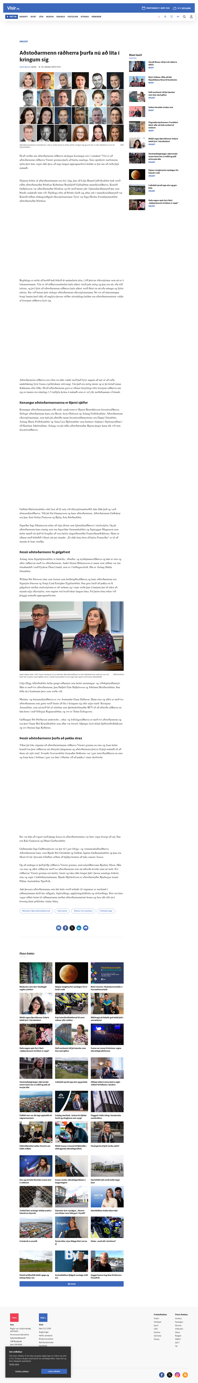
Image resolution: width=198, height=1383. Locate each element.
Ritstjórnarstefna (46, 1339)
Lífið (156, 1329)
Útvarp (156, 1339)
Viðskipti (157, 1322)
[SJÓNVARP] (171, 17)
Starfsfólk (43, 1346)
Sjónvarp (157, 1336)
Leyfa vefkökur (54, 1371)
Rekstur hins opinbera (83, 911)
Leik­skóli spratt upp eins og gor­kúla (71, 1082)
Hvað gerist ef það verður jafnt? (105, 1146)
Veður (177, 1333)
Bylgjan (178, 1336)
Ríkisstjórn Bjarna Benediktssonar (36, 911)
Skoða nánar (14, 1364)
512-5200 (47, 1329)
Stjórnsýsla (62, 911)
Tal (176, 1346)
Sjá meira (72, 1284)
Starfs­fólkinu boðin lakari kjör (104, 1211)
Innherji (178, 1319)
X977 (177, 1343)
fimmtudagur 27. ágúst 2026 (158, 8)
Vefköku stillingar (22, 1371)
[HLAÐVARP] (165, 17)
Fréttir (156, 1319)
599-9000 (18, 1345)
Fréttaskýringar (106, 911)
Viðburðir (179, 1329)
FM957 (178, 1339)
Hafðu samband (45, 1336)
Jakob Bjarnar (25, 67)
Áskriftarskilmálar (46, 1343)
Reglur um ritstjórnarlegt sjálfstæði (20, 1330)
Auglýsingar (44, 1332)
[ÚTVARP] (178, 17)
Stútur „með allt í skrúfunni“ (103, 1241)
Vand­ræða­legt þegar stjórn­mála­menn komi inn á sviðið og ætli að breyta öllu (35, 1085)
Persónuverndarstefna (19, 1335)
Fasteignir (179, 1322)
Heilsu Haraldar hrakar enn (160, 108)
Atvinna (178, 1326)
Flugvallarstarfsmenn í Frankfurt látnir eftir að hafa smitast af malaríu (163, 125)
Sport (156, 1326)
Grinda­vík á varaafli (28, 1241)
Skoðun (157, 1333)
